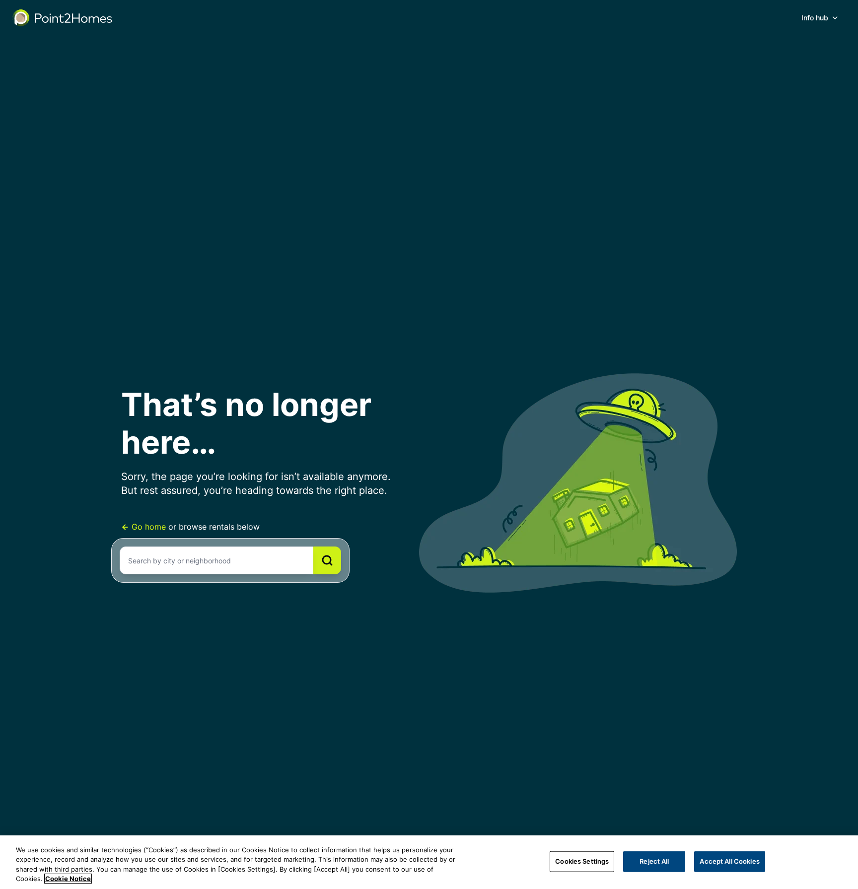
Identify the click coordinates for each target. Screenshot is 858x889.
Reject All (654, 861)
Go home (148, 527)
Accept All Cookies (729, 861)
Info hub (814, 17)
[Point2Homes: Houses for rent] (63, 18)
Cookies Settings (582, 861)
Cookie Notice (68, 879)
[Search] (327, 560)
